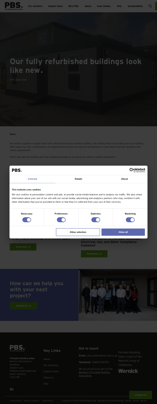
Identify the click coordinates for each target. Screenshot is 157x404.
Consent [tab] (32, 179)
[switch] (61, 219)
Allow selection (78, 232)
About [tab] (124, 179)
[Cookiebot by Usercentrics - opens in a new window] (131, 170)
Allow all (123, 232)
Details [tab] (78, 179)
